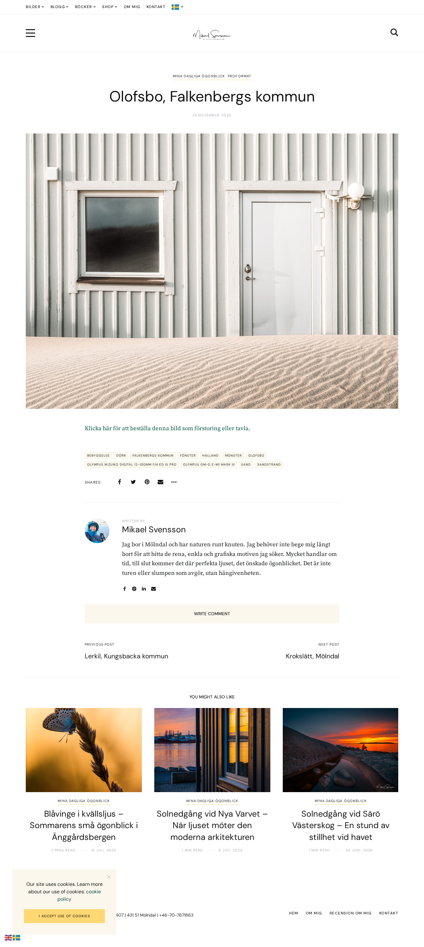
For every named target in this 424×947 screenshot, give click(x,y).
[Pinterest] (147, 482)
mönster (233, 455)
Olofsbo (256, 455)
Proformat (239, 76)
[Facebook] (119, 482)
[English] (9, 937)
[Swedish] (178, 7)
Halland (210, 455)
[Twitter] (133, 482)
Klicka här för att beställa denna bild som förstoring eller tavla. (167, 428)
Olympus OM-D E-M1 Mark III (209, 464)
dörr (121, 455)
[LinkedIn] (144, 588)
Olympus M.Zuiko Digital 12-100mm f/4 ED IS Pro (132, 464)
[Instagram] (134, 588)
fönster (188, 455)
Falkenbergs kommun (153, 455)
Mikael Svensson (154, 529)
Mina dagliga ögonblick (199, 76)
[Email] (160, 482)
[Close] (108, 876)
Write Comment (212, 613)
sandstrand (269, 464)
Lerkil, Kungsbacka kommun (126, 656)
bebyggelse (98, 455)
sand (246, 464)
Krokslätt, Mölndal (312, 656)
